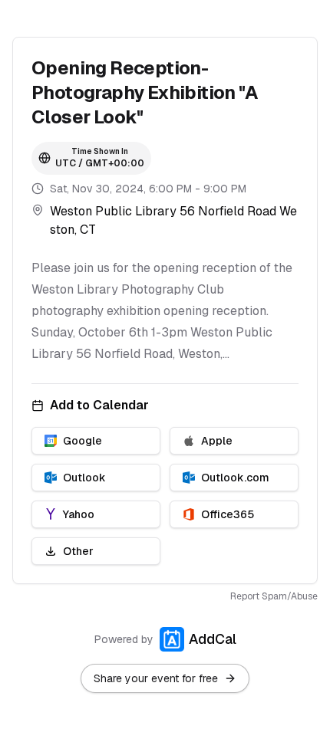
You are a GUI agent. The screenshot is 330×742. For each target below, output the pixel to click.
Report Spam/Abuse (274, 596)
